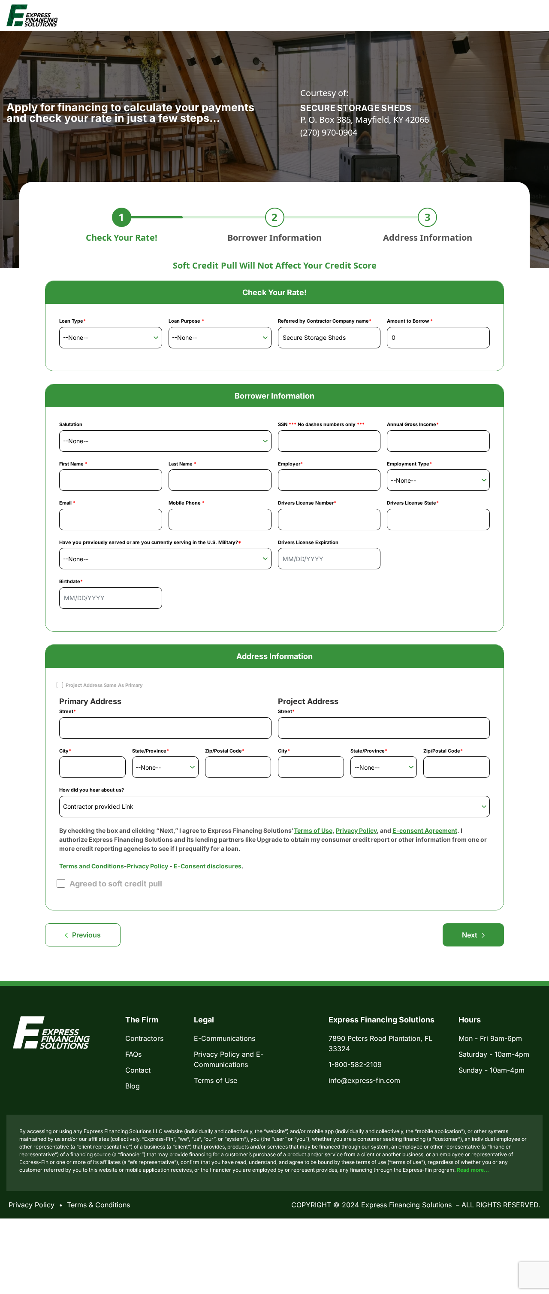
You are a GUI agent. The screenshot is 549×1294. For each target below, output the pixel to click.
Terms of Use (313, 830)
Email (67, 503)
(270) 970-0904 (328, 132)
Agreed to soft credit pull (115, 883)
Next (469, 935)
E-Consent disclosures (206, 866)
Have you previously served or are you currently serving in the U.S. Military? (150, 542)
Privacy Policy (356, 830)
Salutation (70, 424)
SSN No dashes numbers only (321, 424)
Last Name (182, 464)
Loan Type (72, 321)
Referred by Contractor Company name (324, 321)
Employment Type (409, 464)
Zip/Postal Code (224, 751)
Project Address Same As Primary (104, 685)
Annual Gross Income (413, 424)
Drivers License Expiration (308, 542)
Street (67, 711)
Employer (290, 464)
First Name (73, 464)
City (65, 751)
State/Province (150, 751)
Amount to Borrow (410, 321)
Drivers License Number (307, 503)
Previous (86, 935)
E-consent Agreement (424, 830)
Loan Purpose (186, 321)
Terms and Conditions (91, 866)
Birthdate (71, 581)
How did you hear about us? (91, 790)
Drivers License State (413, 503)
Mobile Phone (187, 503)
